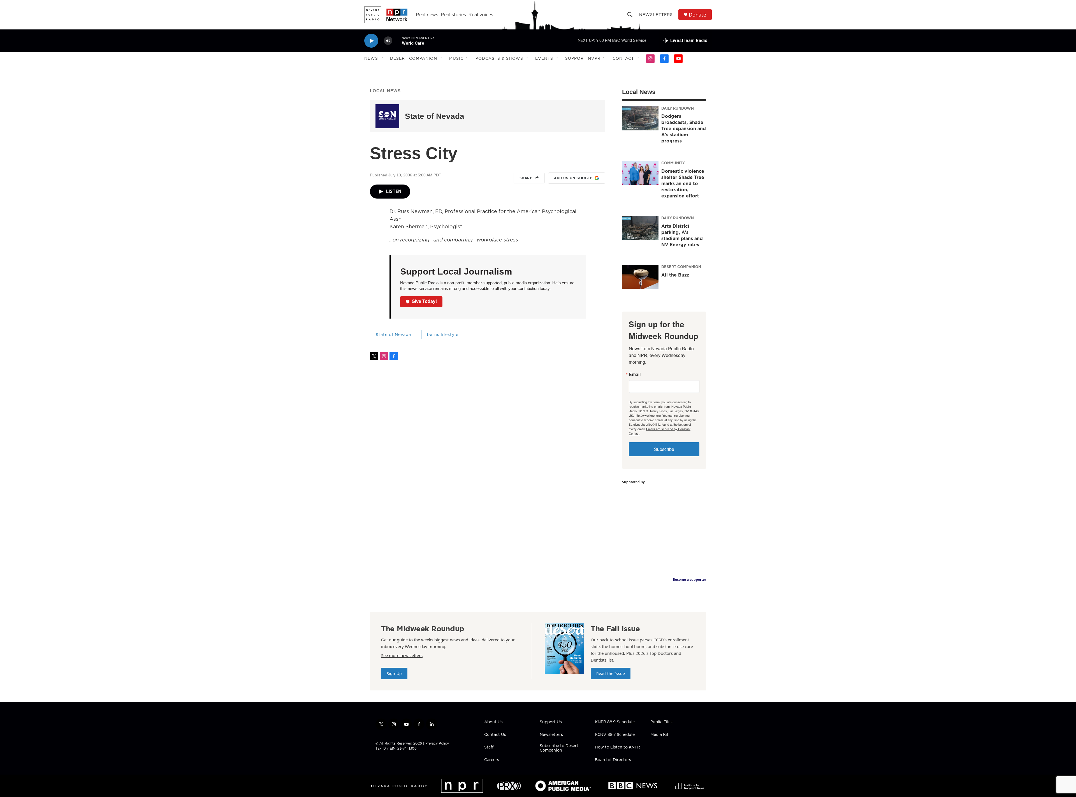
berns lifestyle (442, 334)
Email (635, 374)
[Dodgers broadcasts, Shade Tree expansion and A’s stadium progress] (640, 118)
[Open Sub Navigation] (382, 58)
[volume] (388, 40)
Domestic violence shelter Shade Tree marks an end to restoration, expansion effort (682, 183)
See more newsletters (402, 655)
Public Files (661, 722)
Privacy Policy (437, 743)
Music (456, 58)
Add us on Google (573, 178)
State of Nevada (434, 116)
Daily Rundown (677, 108)
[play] (371, 41)
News (371, 58)
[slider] (397, 40)
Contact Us (495, 734)
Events (544, 58)
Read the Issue (610, 673)
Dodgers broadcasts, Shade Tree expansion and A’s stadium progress (683, 128)
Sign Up (394, 673)
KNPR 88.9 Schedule (615, 722)
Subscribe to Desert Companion (559, 748)
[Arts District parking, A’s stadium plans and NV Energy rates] (640, 228)
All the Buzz (675, 275)
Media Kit (659, 734)
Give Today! (424, 301)
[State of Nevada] (387, 116)
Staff (488, 747)
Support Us (551, 722)
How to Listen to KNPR (617, 747)
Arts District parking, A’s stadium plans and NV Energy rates (682, 235)
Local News (385, 90)
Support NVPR (582, 58)
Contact (623, 58)
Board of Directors (613, 760)
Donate (697, 15)
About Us (493, 722)
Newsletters (656, 14)
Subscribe (664, 449)
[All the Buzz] (640, 277)
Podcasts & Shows (499, 58)
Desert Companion (413, 58)
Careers (491, 760)
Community (673, 162)
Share (526, 178)
